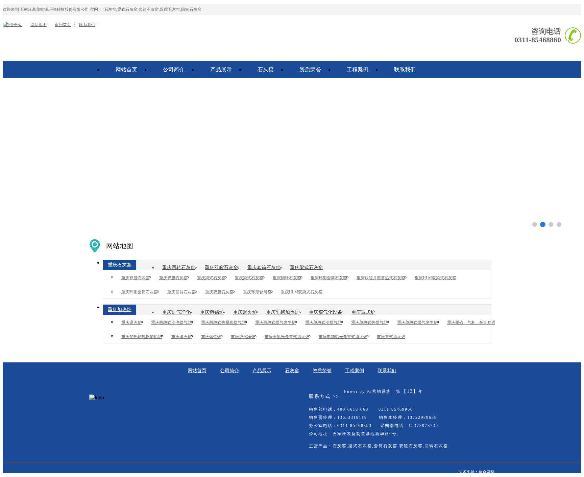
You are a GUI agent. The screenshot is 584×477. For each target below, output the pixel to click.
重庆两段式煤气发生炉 (275, 322)
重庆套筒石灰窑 (264, 267)
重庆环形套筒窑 (257, 292)
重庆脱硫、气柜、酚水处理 (471, 322)
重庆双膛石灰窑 (221, 267)
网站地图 (38, 24)
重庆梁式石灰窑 (306, 267)
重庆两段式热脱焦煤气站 (223, 322)
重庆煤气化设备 (325, 312)
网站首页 (126, 69)
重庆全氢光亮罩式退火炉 (287, 336)
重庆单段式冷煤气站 (323, 322)
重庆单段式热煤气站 (369, 322)
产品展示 (221, 69)
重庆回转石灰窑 (178, 267)
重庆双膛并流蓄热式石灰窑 (381, 278)
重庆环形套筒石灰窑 (329, 278)
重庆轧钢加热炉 (282, 312)
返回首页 (63, 24)
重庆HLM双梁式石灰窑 (435, 278)
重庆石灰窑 (119, 264)
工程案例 (357, 69)
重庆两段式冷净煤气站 (171, 322)
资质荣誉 (310, 69)
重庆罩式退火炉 (391, 336)
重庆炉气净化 (176, 312)
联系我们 (87, 24)
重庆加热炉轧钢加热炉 (141, 336)
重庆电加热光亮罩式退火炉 (343, 336)
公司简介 (174, 69)
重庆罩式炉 (363, 312)
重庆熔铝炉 (212, 312)
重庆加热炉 (119, 309)
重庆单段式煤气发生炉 (417, 322)
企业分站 (14, 24)
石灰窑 (266, 69)
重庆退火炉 (245, 312)
